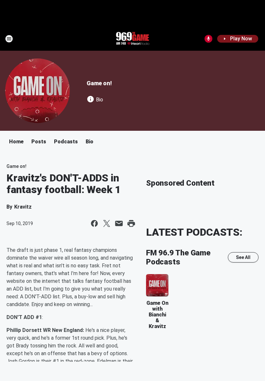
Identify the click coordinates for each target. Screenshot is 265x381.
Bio (89, 142)
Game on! (99, 83)
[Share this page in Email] (118, 223)
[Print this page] (131, 223)
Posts (38, 142)
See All (243, 257)
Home (16, 142)
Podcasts (66, 142)
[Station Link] (132, 38)
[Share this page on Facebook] (94, 223)
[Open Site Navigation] (9, 39)
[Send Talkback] (208, 39)
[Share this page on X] (106, 223)
